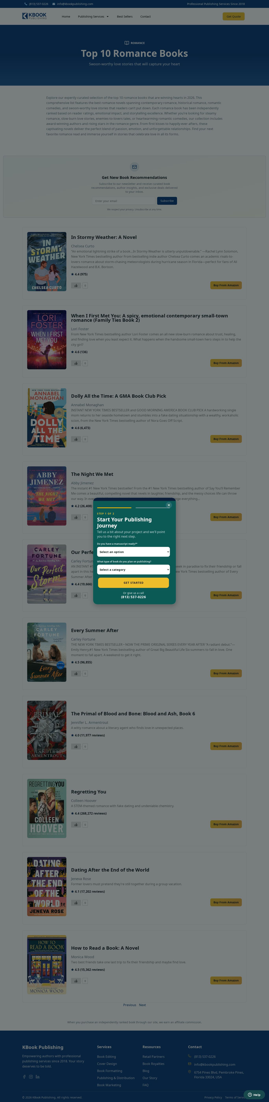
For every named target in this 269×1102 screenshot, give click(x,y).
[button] (169, 505)
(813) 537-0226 (133, 597)
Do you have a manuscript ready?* (117, 543)
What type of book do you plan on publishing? (124, 561)
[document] (134, 551)
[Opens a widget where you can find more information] (254, 1095)
